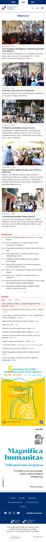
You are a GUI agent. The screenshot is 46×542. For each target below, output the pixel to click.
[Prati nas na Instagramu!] (9, 513)
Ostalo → (18, 300)
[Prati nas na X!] (14, 513)
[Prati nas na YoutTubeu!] (18, 513)
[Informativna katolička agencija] (29, 521)
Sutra (10, 300)
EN (38, 8)
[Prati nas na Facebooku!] (5, 513)
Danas (3, 300)
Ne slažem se (38, 537)
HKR (33, 2)
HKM (13, 2)
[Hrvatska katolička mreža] (15, 521)
